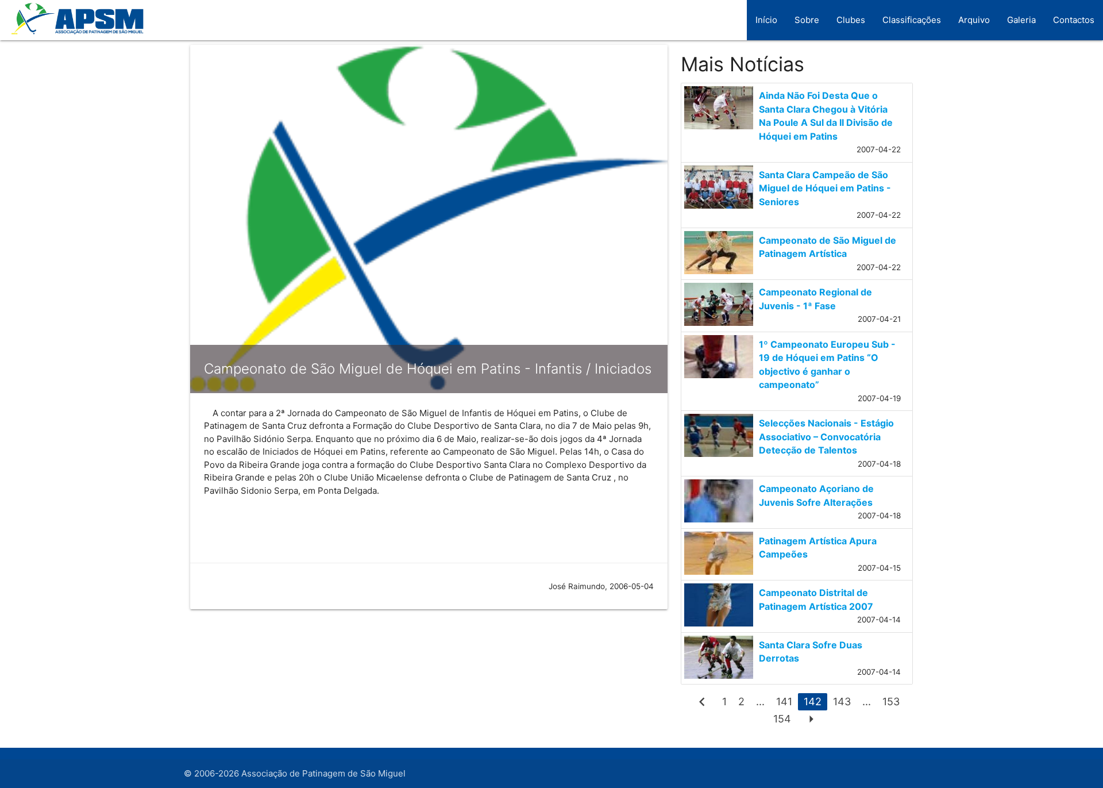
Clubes (850, 19)
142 (813, 701)
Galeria (1021, 19)
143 (842, 701)
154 (782, 719)
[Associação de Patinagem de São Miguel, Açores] (73, 25)
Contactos (1073, 19)
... (760, 701)
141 (784, 701)
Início (766, 19)
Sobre (807, 19)
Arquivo (974, 19)
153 (891, 701)
